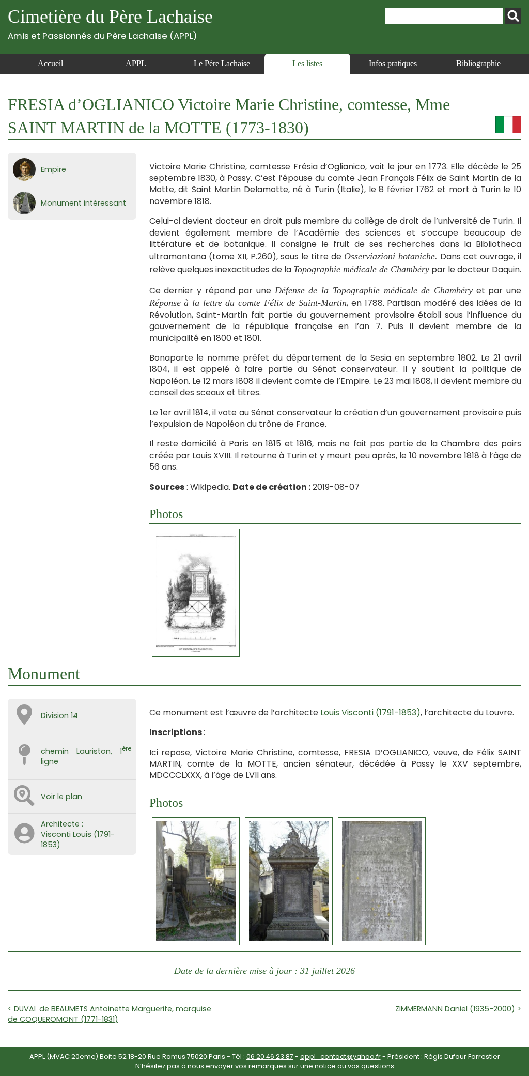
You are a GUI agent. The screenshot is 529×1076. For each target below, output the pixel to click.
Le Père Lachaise (222, 63)
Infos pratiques (393, 63)
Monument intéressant (83, 203)
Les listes (307, 63)
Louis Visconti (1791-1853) (370, 713)
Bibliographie (478, 63)
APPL (136, 63)
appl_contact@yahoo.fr (340, 1056)
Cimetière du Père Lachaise (110, 23)
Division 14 (59, 715)
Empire (53, 169)
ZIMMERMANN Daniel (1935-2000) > (458, 1009)
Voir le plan (61, 796)
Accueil (50, 63)
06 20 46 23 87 (269, 1056)
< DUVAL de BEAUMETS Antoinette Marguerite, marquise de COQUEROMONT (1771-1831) (109, 1014)
